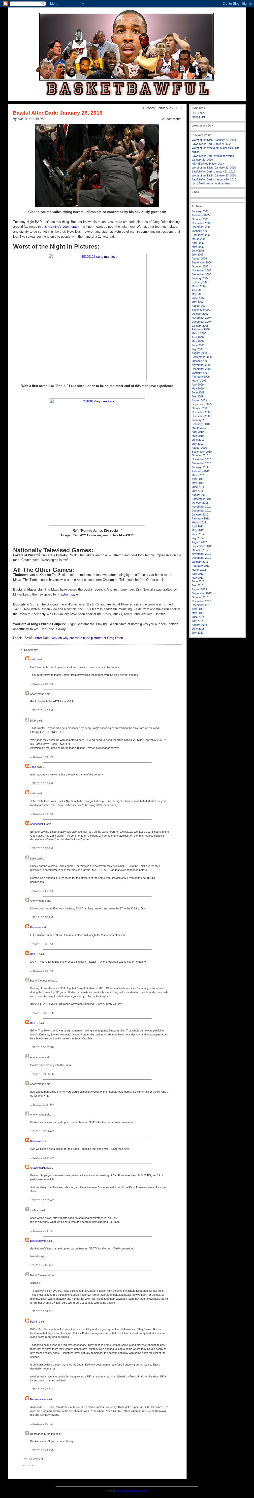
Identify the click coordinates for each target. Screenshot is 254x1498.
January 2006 (200, 230)
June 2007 (198, 298)
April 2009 (198, 384)
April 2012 (198, 526)
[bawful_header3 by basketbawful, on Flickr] (127, 99)
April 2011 (197, 478)
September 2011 (201, 498)
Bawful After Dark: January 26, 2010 (57, 113)
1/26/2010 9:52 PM (41, 970)
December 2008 (201, 368)
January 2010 (200, 420)
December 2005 (201, 226)
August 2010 (199, 447)
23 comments (172, 119)
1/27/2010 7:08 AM (41, 1265)
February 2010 (201, 424)
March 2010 (199, 427)
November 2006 (201, 270)
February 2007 (201, 282)
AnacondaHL (38, 823)
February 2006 (201, 234)
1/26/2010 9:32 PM (41, 943)
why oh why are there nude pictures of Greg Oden (87, 638)
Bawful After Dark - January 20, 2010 (214, 179)
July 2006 (197, 254)
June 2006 (198, 250)
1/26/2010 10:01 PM (42, 1012)
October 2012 (200, 550)
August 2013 (199, 589)
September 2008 (202, 356)
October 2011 (200, 502)
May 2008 (198, 341)
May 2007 (198, 294)
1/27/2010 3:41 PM (41, 1450)
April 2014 (198, 608)
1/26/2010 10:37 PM (42, 1047)
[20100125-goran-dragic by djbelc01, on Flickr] (97, 462)
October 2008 (200, 360)
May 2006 (198, 246)
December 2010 (201, 463)
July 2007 (197, 301)
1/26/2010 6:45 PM (41, 813)
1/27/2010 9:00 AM (41, 1423)
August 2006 (199, 258)
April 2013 (198, 573)
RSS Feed (198, 112)
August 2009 (199, 400)
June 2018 (198, 628)
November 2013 (201, 601)
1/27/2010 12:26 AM (42, 1131)
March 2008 (199, 333)
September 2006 (202, 262)
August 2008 (199, 352)
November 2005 (201, 223)
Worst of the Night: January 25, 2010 (214, 139)
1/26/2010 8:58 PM (41, 917)
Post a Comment (33, 1458)
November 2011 (201, 506)
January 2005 (200, 211)
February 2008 (201, 329)
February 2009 (201, 376)
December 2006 (201, 274)
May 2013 (198, 577)
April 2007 (198, 290)
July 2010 (197, 443)
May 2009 (198, 388)
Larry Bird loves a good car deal (211, 183)
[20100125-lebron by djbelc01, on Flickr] (97, 165)
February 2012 (201, 518)
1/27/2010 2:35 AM (41, 1230)
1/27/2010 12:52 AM (42, 1200)
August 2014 (199, 624)
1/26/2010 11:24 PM (42, 1104)
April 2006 (198, 242)
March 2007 (199, 286)
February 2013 (201, 565)
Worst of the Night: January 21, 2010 (214, 167)
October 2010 (200, 455)
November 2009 (201, 412)
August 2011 (199, 494)
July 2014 (197, 620)
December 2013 (201, 604)
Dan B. (34, 953)
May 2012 (198, 530)
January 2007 (200, 278)
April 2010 (198, 431)
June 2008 (198, 345)
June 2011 (198, 486)
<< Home (28, 1465)
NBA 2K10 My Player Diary (208, 163)
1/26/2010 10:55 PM (42, 1073)
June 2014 (198, 616)
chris (33, 659)
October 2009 (200, 408)
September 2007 (202, 309)
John (33, 766)
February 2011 (200, 471)
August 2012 (199, 542)
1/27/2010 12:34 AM (42, 1157)
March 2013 (199, 569)
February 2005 (201, 215)
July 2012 (197, 538)
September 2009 (202, 404)
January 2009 (200, 372)
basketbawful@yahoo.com (132, 1490)
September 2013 (202, 593)
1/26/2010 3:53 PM (41, 683)
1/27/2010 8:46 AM (41, 1389)
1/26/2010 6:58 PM (41, 848)
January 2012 (200, 514)
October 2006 (200, 266)
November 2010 (201, 459)
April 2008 (198, 337)
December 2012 (201, 557)
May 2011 (197, 482)
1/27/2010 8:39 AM (41, 1311)
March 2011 (199, 475)
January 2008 (200, 325)
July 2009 (197, 396)
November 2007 (201, 317)
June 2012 (198, 534)
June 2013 (198, 581)
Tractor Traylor (68, 594)
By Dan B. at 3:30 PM (29, 119)
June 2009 (198, 392)
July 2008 (197, 349)
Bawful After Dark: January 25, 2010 (213, 143)
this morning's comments (60, 226)
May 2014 (198, 612)
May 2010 (198, 435)
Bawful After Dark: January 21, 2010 (213, 171)
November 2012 (201, 553)
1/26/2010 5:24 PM (41, 783)
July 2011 (197, 490)
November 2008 (201, 364)
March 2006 (199, 238)
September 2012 (202, 546)
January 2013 (200, 561)
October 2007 (200, 313)
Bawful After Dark (37, 638)
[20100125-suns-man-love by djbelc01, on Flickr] (97, 317)
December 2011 (201, 510)
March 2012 (199, 522)
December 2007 (201, 321)
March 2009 (199, 380)
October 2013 (200, 597)
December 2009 (201, 416)
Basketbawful (38, 1240)
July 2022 (197, 632)
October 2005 (200, 219)
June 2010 (198, 439)
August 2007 (199, 305)
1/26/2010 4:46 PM (41, 710)
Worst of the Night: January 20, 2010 (214, 175)
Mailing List (198, 116)
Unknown (35, 927)
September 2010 (202, 451)
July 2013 (197, 585)
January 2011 (200, 467)
